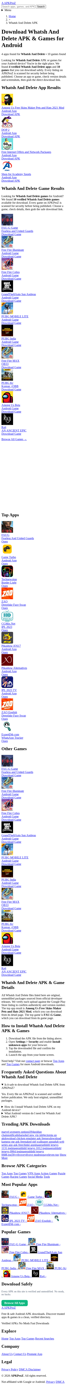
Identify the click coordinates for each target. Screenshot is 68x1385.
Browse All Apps (14, 1303)
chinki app (29, 1144)
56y (14, 1154)
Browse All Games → (14, 439)
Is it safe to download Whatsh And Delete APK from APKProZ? (33, 1086)
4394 (31, 1131)
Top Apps (58, 1061)
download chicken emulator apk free (25, 1138)
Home (5, 1338)
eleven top (53, 1154)
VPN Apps (33, 1173)
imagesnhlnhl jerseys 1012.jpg (28, 1148)
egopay (43, 1154)
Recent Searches (44, 1338)
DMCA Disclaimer (30, 1369)
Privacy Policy (9, 1369)
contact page (33, 1061)
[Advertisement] (34, 475)
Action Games (49, 1173)
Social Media (35, 1176)
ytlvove (20, 1154)
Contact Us (19, 1354)
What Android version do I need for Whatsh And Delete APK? (30, 1115)
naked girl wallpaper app (39, 1141)
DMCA (60, 1381)
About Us (7, 1354)
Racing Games (18, 1176)
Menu (8, 10)
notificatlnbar (15, 1135)
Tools (47, 1176)
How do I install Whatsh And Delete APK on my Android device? (31, 1108)
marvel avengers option (14, 1131)
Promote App (34, 1354)
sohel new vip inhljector (36, 1135)
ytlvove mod (31, 1154)
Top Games (13, 1064)
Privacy (50, 1381)
